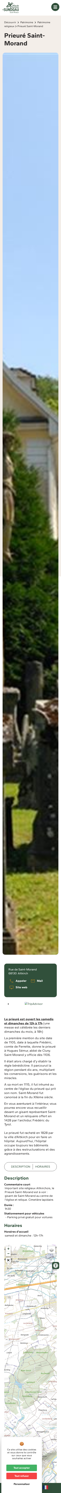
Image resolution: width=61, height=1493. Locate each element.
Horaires (42, 1166)
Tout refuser (21, 1475)
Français (45, 1487)
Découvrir (10, 22)
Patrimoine (26, 22)
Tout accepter (22, 1467)
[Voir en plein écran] (8, 1260)
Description (20, 1166)
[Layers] (51, 1250)
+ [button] (8, 1249)
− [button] (8, 1254)
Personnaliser (22, 1484)
